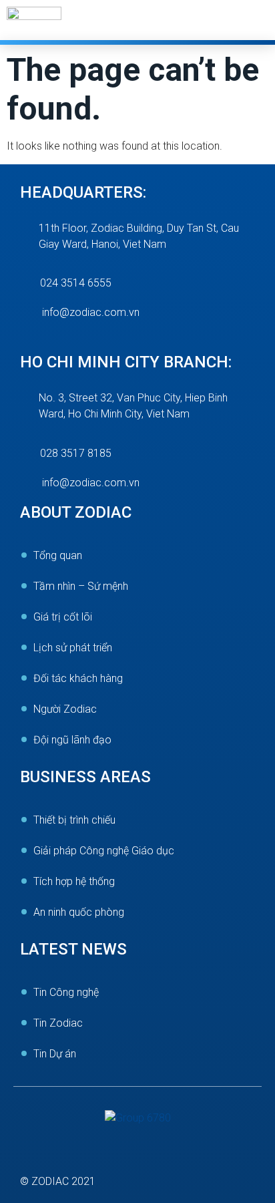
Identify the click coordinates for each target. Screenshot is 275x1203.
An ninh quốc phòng (78, 912)
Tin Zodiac (58, 1023)
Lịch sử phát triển (72, 647)
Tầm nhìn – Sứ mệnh (80, 586)
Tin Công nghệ (66, 992)
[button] (259, 22)
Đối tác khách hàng (78, 678)
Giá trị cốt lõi (62, 617)
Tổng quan (57, 555)
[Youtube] (90, 1156)
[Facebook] (36, 1156)
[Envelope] (145, 1156)
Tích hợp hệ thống (74, 881)
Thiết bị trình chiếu (74, 820)
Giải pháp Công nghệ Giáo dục (103, 850)
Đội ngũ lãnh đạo (72, 739)
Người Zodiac (65, 709)
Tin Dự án (54, 1053)
